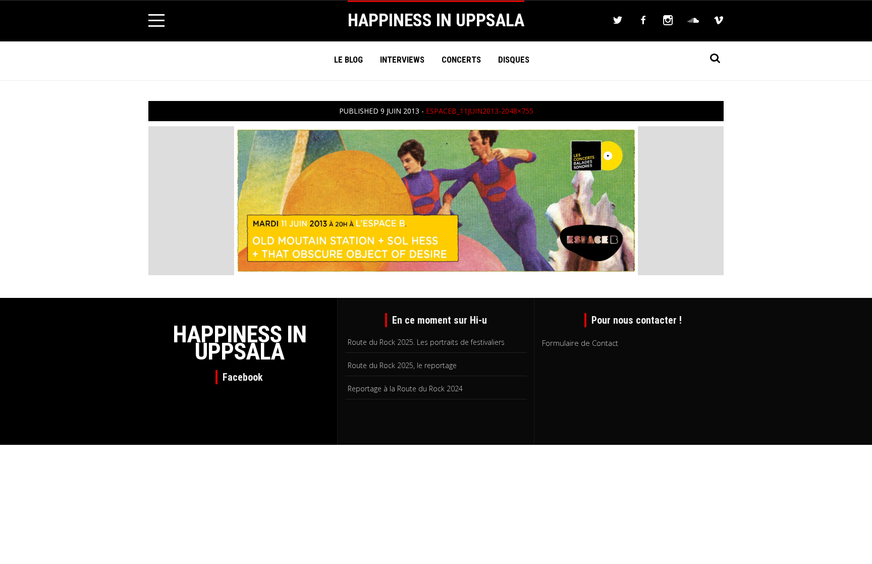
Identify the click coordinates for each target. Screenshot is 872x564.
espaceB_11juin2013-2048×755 (479, 111)
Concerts (461, 60)
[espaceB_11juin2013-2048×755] (436, 199)
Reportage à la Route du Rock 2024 (405, 388)
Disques (513, 60)
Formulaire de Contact (580, 343)
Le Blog (348, 60)
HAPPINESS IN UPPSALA (436, 20)
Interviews (402, 60)
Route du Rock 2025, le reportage (402, 365)
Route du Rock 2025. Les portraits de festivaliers (426, 342)
